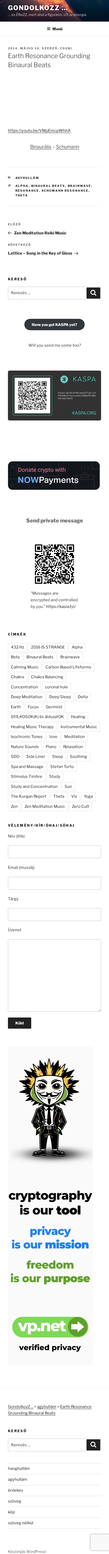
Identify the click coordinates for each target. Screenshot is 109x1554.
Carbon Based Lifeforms (68, 667)
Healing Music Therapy (32, 726)
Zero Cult (80, 806)
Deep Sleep (60, 696)
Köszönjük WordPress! (27, 1551)
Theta (21, 195)
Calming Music (25, 667)
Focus (33, 707)
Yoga (88, 796)
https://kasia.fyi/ (61, 606)
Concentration (24, 687)
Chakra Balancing (47, 677)
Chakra (17, 677)
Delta (83, 696)
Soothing (78, 756)
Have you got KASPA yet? (54, 324)
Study (54, 776)
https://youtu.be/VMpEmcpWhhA (39, 130)
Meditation (74, 736)
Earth (16, 707)
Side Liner (35, 756)
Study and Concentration (34, 786)
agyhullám (27, 178)
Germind (54, 707)
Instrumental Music (79, 726)
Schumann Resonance (65, 190)
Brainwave (79, 186)
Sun (68, 786)
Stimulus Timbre (26, 776)
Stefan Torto (62, 766)
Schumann (67, 146)
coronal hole (56, 687)
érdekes (15, 1490)
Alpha (22, 186)
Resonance (27, 190)
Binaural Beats (48, 186)
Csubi (66, 48)
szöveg (14, 1501)
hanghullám (19, 1468)
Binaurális (40, 146)
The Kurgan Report (28, 796)
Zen (14, 806)
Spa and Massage (27, 766)
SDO (15, 756)
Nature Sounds (25, 746)
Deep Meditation (26, 696)
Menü (57, 29)
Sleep (57, 756)
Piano (51, 746)
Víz (74, 796)
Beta (15, 657)
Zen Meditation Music (45, 806)
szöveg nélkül (20, 1523)
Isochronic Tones (27, 736)
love (53, 736)
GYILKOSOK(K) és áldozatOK (37, 716)
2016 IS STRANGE (48, 647)
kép (11, 1512)
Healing (78, 716)
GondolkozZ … (38, 8)
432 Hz (17, 647)
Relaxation (73, 746)
